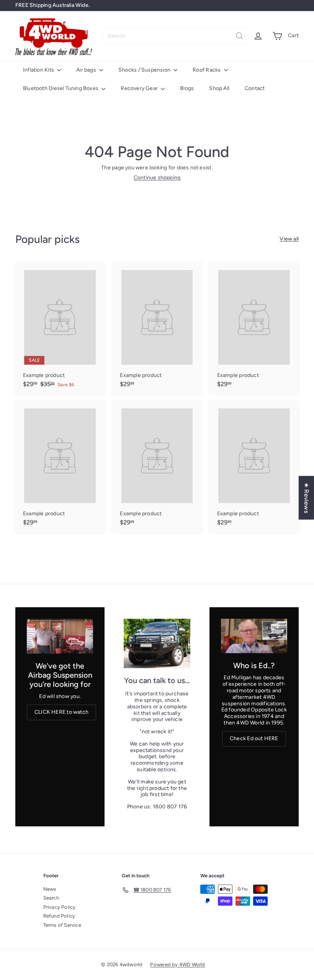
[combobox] (176, 36)
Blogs (187, 88)
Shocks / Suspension (145, 70)
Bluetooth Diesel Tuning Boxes (61, 88)
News (49, 889)
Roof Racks (207, 70)
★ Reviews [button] (306, 497)
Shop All (219, 88)
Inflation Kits (39, 70)
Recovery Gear (140, 88)
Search (51, 898)
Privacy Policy (59, 907)
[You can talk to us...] (157, 643)
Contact (255, 88)
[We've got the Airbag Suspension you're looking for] (60, 636)
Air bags (86, 70)
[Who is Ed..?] (254, 636)
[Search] (239, 36)
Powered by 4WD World (177, 964)
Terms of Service (62, 925)
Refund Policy (59, 916)
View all (289, 239)
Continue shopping (157, 177)
